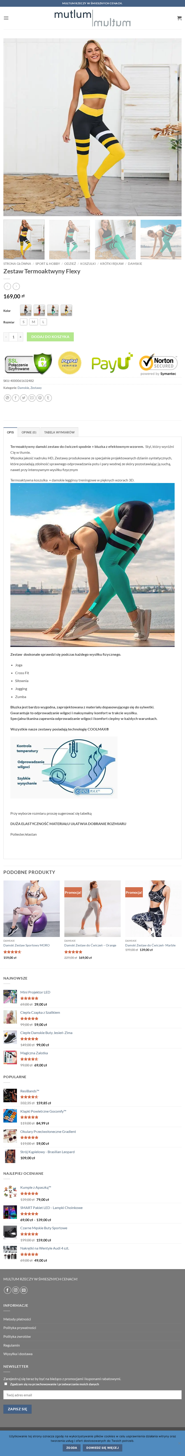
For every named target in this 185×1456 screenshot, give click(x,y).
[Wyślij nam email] (24, 1290)
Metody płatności (17, 1319)
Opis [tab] (10, 432)
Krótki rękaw (112, 263)
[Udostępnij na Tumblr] (48, 398)
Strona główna (17, 263)
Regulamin (11, 1345)
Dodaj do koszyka (50, 337)
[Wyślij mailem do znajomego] (32, 398)
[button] (6, 17)
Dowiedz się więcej (102, 1447)
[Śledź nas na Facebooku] (7, 1290)
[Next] (172, 127)
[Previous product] (16, 286)
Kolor (7, 311)
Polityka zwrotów (17, 1336)
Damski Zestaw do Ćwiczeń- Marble (150, 945)
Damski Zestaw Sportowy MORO (26, 945)
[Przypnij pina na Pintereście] (40, 398)
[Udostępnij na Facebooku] (15, 398)
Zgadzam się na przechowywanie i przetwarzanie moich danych (54, 1384)
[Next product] (7, 286)
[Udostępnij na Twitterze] (24, 398)
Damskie (135, 263)
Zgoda (71, 1447)
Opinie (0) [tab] (29, 432)
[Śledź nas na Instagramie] (15, 1290)
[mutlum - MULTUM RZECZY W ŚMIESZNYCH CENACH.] (92, 18)
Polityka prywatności (19, 1327)
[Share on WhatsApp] (7, 398)
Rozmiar (8, 322)
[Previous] (13, 127)
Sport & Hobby (47, 263)
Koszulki (88, 263)
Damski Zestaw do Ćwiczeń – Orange (90, 945)
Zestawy (36, 388)
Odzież (70, 263)
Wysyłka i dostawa (17, 1354)
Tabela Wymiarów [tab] (59, 432)
